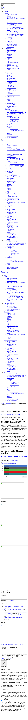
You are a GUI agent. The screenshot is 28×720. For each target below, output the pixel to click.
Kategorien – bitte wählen (7, 591)
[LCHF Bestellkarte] (8, 463)
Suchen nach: (4, 476)
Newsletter (3, 2)
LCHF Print (7, 403)
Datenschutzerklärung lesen (7, 658)
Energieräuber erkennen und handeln (13, 617)
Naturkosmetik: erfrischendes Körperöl (13, 609)
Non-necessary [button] (4, 699)
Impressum (3, 1)
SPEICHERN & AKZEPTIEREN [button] (9, 710)
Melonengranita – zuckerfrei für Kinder (13, 606)
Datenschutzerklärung (12, 1)
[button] (6, 466)
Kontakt (20, 1)
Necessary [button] (3, 688)
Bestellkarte (15, 460)
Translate (12, 600)
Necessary (5, 689)
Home (2, 403)
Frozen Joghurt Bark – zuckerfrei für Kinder (14, 615)
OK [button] (17, 657)
